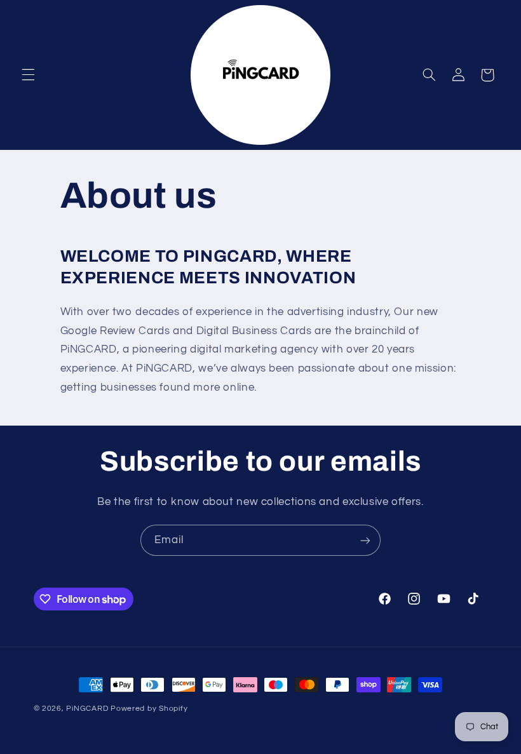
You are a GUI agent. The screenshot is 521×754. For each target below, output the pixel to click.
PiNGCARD (87, 708)
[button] (28, 75)
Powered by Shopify (149, 708)
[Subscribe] (365, 540)
